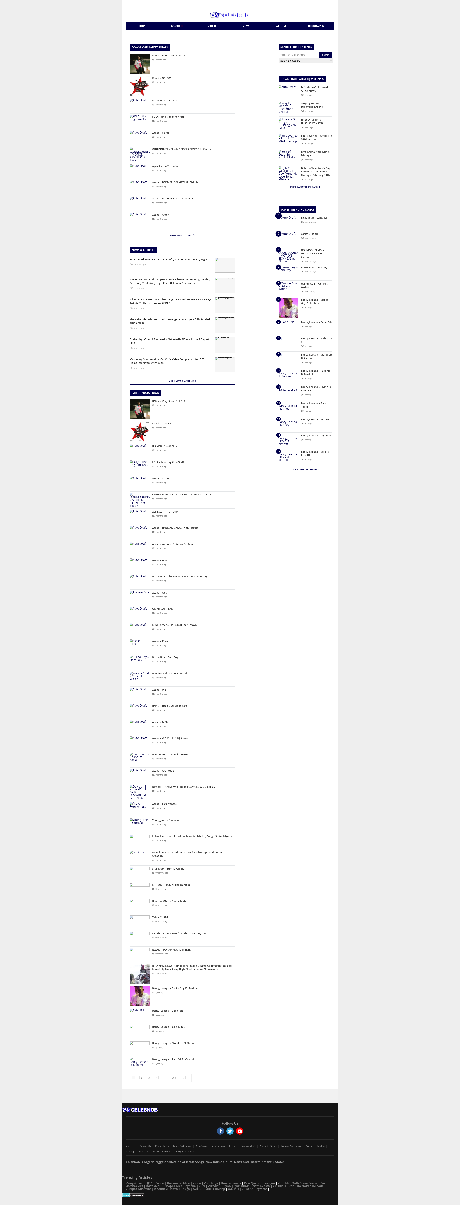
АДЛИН (233, 1189)
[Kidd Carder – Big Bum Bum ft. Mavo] (140, 630)
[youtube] (239, 1131)
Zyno (227, 1186)
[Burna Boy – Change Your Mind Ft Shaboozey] (140, 581)
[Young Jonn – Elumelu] (140, 825)
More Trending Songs (304, 469)
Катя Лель (153, 1186)
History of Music (248, 1146)
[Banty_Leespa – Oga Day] (288, 440)
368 (174, 1077)
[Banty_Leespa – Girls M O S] (140, 1032)
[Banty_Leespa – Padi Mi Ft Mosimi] (140, 1064)
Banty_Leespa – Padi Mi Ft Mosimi (173, 1059)
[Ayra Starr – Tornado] (140, 171)
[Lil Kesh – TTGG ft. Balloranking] (140, 890)
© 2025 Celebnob (161, 1151)
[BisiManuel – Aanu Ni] (140, 105)
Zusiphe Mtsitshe (138, 1189)
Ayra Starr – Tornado (165, 166)
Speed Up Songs (268, 1146)
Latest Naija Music (182, 1146)
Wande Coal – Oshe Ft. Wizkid (170, 673)
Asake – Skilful (161, 133)
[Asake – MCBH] (140, 727)
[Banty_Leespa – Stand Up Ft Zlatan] (140, 1048)
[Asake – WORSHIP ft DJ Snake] (140, 743)
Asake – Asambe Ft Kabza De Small (173, 198)
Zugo (186, 1189)
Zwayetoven (135, 1183)
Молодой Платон (167, 1189)
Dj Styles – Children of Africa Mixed (314, 88)
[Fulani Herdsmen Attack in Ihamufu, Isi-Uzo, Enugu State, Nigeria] (140, 841)
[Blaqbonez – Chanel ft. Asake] (140, 759)
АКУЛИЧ (214, 1186)
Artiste (309, 1146)
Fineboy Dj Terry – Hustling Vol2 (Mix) (312, 121)
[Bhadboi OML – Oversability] (140, 906)
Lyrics (232, 1146)
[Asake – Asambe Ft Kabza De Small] (140, 203)
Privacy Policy (162, 1146)
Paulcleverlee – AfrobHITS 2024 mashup (316, 137)
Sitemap (130, 1151)
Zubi (202, 1186)
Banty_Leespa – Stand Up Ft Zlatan (173, 1043)
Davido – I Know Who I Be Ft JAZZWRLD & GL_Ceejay (183, 786)
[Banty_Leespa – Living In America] (288, 392)
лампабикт (134, 1186)
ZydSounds (241, 1186)
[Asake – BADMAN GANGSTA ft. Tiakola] (140, 187)
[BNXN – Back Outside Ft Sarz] (140, 711)
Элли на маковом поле (306, 1186)
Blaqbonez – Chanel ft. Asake (170, 754)
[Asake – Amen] (140, 219)
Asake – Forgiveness (164, 804)
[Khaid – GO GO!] (140, 86)
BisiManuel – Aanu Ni (165, 100)
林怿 (149, 1183)
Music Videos (218, 1146)
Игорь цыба (173, 1186)
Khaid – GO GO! (161, 78)
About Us (130, 1146)
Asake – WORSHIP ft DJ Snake (170, 738)
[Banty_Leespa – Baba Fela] (140, 1015)
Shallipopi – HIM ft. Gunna (168, 868)
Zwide (159, 1183)
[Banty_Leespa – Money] (288, 424)
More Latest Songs (181, 235)
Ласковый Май (178, 1183)
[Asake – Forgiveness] (140, 809)
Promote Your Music (291, 1146)
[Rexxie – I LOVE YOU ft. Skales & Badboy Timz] (140, 938)
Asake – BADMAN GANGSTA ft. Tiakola (175, 182)
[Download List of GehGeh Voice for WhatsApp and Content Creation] (140, 857)
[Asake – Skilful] (140, 138)
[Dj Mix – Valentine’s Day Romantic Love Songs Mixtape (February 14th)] (288, 173)
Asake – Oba (159, 592)
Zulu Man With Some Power (298, 1183)
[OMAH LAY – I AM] (140, 613)
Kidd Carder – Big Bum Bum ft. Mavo (174, 625)
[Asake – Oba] (140, 597)
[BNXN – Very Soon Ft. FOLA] (140, 64)
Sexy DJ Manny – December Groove (312, 105)
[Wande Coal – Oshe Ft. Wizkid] (140, 678)
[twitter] (230, 1131)
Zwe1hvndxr (261, 1186)
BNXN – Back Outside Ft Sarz (169, 706)
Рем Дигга (252, 1183)
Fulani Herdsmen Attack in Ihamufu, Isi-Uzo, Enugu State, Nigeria (192, 836)
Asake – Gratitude (163, 770)
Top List (321, 1146)
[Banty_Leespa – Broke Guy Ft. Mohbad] (140, 996)
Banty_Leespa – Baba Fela (167, 1010)
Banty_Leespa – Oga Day (316, 435)
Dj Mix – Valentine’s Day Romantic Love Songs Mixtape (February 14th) (315, 171)
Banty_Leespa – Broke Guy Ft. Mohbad (175, 988)
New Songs (201, 1146)
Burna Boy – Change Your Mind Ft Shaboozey (180, 576)
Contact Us (145, 1146)
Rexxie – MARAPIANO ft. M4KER (171, 949)
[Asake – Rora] (140, 646)
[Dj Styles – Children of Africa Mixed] (288, 92)
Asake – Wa (159, 689)
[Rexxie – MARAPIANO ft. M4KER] (140, 954)
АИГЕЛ (198, 1189)
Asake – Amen (160, 214)
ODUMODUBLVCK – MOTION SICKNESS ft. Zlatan (181, 149)
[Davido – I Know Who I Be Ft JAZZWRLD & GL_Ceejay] (140, 792)
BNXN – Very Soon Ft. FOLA (168, 55)
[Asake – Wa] (140, 694)
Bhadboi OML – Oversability (169, 901)
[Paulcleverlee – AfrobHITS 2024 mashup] (288, 140)
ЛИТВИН (279, 1186)
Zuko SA (247, 1189)
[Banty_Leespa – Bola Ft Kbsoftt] (288, 456)
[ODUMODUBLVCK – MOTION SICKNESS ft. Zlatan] (140, 154)
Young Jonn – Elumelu (165, 820)
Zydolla (190, 1186)
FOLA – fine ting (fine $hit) (168, 116)
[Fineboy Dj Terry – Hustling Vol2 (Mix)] (288, 124)
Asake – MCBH (161, 722)
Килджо (269, 1183)
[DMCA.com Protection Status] (230, 1195)
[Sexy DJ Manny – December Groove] (288, 108)
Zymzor (261, 1189)
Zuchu (325, 1183)
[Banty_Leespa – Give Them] (288, 408)
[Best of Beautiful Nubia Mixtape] (288, 157)
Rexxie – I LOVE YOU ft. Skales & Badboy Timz (180, 933)
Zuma (197, 1183)
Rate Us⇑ (143, 1151)
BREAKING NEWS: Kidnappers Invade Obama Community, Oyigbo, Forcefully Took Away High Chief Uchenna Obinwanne (192, 967)
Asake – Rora (160, 641)
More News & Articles (182, 381)
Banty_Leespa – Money (315, 419)
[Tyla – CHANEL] (140, 922)
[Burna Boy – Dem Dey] (140, 662)
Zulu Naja (211, 1183)
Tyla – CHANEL (161, 917)
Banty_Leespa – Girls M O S (168, 1027)
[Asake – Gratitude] (140, 775)
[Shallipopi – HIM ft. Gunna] (140, 873)
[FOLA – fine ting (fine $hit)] (140, 121)
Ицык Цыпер (215, 1189)
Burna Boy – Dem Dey (165, 657)
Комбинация (231, 1183)
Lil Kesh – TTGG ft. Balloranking (171, 884)
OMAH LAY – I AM (162, 608)
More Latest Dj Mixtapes (304, 186)
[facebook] (220, 1131)
